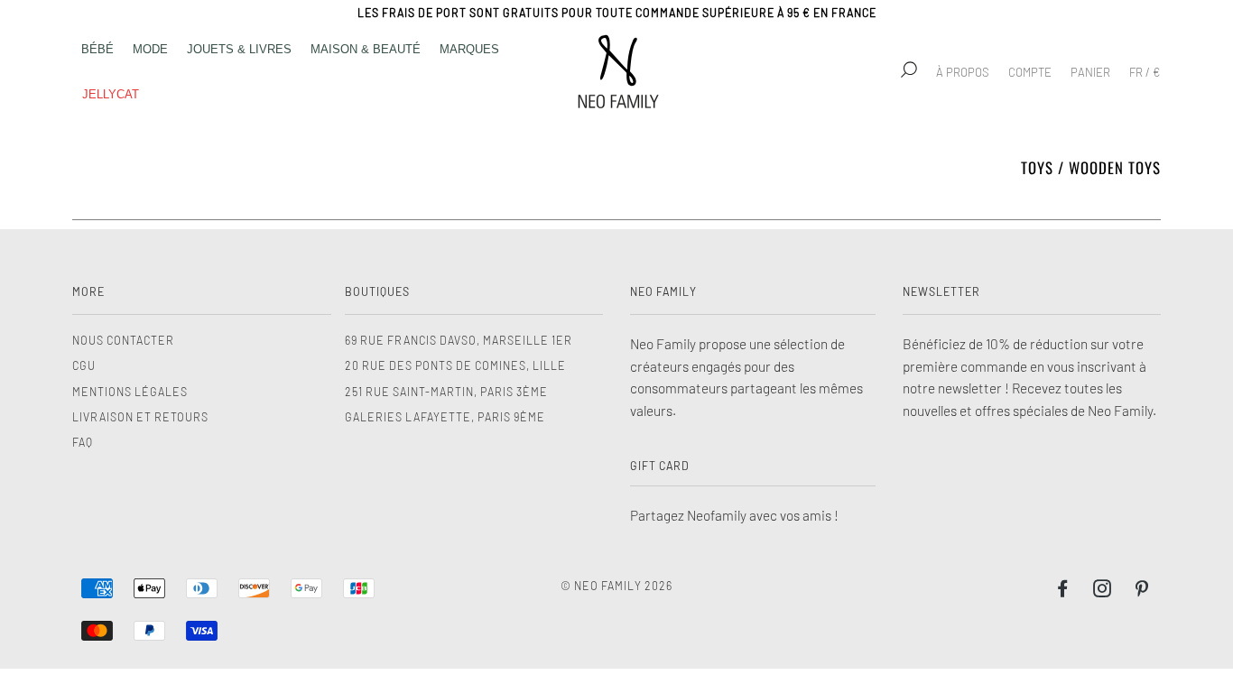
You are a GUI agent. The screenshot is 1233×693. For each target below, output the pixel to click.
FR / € (1144, 72)
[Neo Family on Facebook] (1062, 591)
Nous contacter (123, 340)
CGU (84, 365)
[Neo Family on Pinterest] (1142, 591)
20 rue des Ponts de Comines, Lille (455, 365)
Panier (1090, 72)
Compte (1030, 72)
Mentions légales (130, 391)
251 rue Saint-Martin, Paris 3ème (446, 391)
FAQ (82, 442)
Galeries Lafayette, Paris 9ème (445, 417)
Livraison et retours (140, 417)
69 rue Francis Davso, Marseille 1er (458, 340)
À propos (962, 72)
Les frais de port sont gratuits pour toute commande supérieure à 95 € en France (616, 12)
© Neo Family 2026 (616, 585)
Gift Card (660, 465)
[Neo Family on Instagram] (1102, 591)
